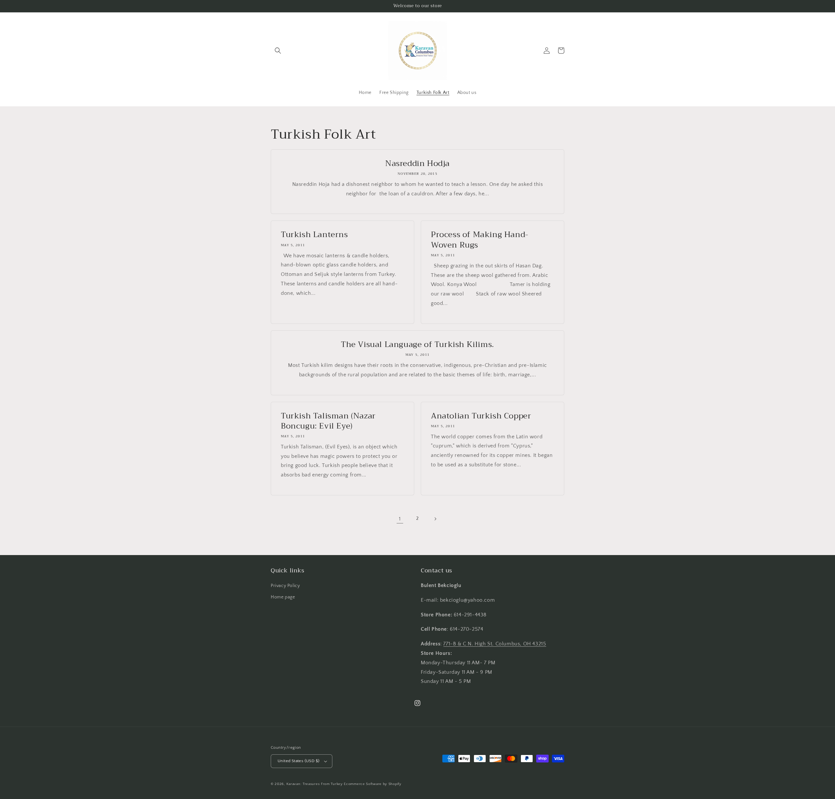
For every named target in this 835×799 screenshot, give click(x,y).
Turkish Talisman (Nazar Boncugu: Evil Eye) (328, 421)
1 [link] (400, 519)
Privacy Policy (285, 585)
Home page (283, 597)
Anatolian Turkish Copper (481, 416)
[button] (278, 50)
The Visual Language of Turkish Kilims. (417, 344)
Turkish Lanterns (314, 235)
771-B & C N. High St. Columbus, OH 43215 (494, 644)
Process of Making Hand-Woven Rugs (479, 240)
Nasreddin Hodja (417, 163)
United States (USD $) (298, 761)
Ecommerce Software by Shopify (372, 784)
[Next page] (435, 519)
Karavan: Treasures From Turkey (314, 784)
